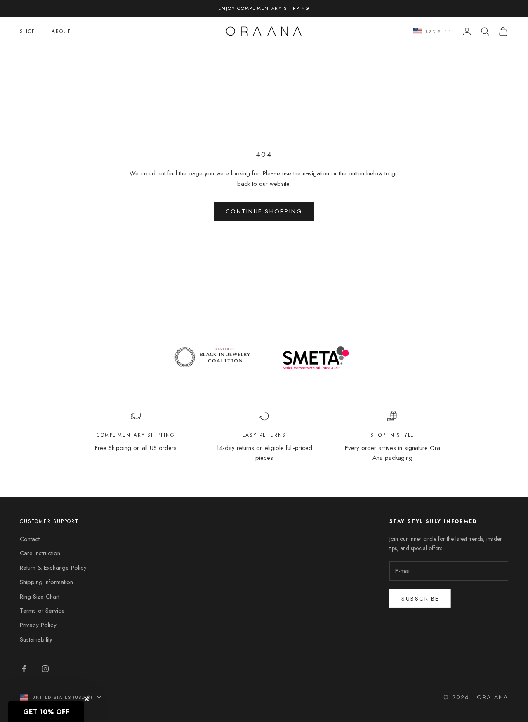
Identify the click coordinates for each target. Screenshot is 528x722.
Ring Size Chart (39, 596)
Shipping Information (46, 582)
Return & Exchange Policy (53, 567)
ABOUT (61, 31)
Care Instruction (40, 553)
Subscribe (420, 598)
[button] (46, 711)
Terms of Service (42, 610)
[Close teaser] (86, 699)
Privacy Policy (38, 625)
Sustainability (36, 639)
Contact (30, 539)
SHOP (27, 31)
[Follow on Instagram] (45, 669)
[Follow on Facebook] (24, 669)
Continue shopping (264, 211)
